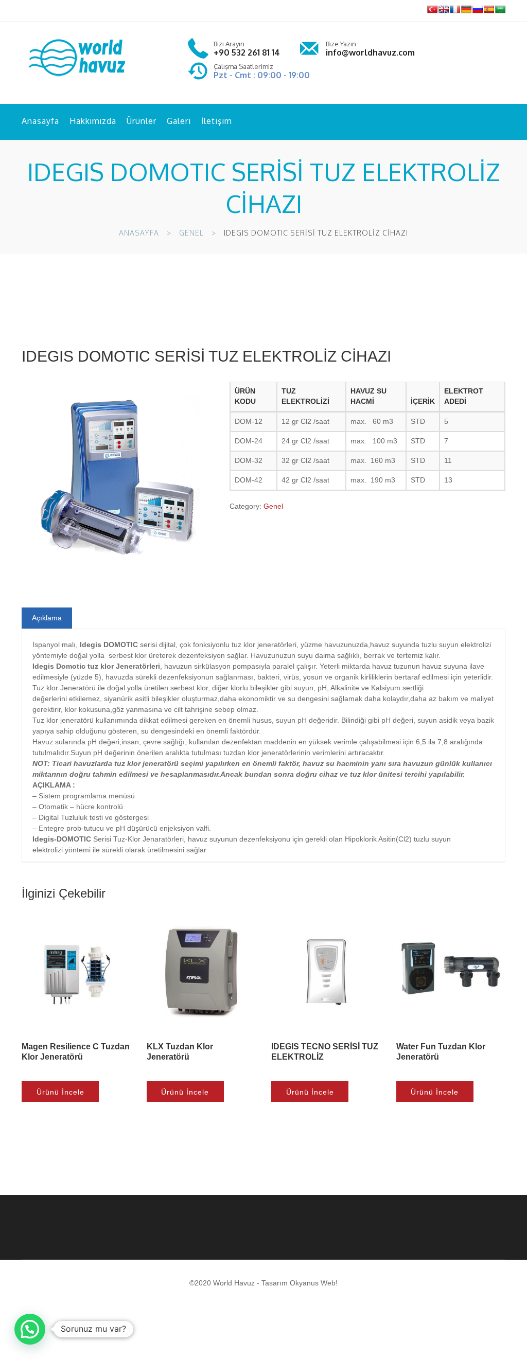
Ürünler (141, 121)
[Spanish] (489, 9)
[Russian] (477, 9)
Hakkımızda (92, 121)
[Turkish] (432, 9)
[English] (443, 9)
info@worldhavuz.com (370, 52)
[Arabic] (500, 9)
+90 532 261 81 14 (247, 52)
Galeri (179, 121)
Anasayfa (40, 121)
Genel (191, 232)
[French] (455, 9)
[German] (466, 9)
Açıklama (47, 618)
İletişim (216, 121)
